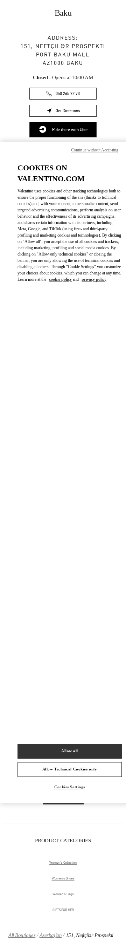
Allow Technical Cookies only (69, 769)
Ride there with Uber (70, 129)
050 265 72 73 (68, 93)
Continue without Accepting (94, 150)
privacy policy (94, 279)
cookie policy (60, 279)
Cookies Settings (69, 787)
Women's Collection (63, 863)
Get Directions (76, 112)
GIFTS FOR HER (63, 910)
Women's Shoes (63, 878)
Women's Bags (63, 894)
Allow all (69, 751)
